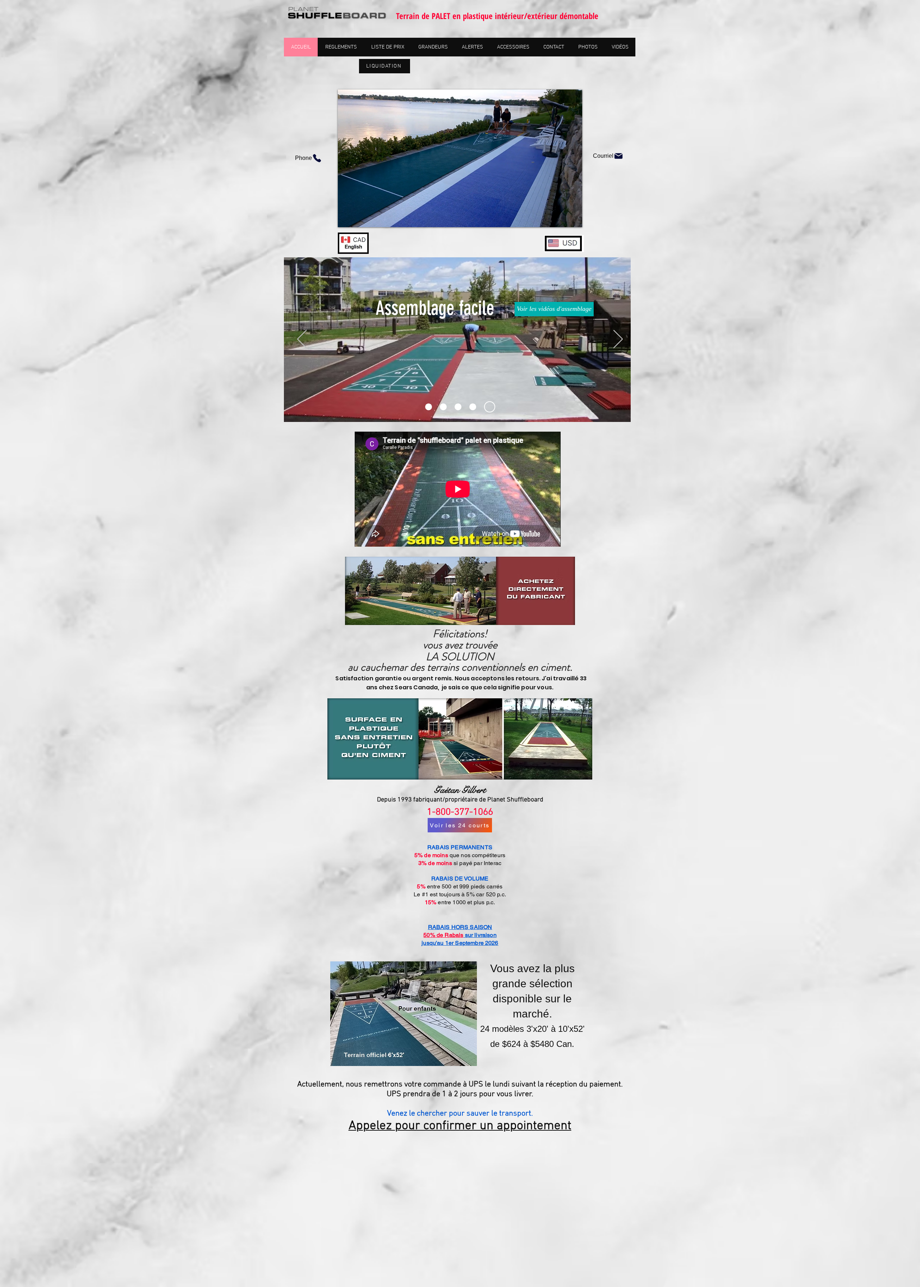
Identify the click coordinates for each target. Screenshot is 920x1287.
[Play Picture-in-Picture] (560, 217)
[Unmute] (359, 217)
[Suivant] (618, 339)
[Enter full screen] (572, 217)
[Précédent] (302, 339)
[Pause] (347, 217)
